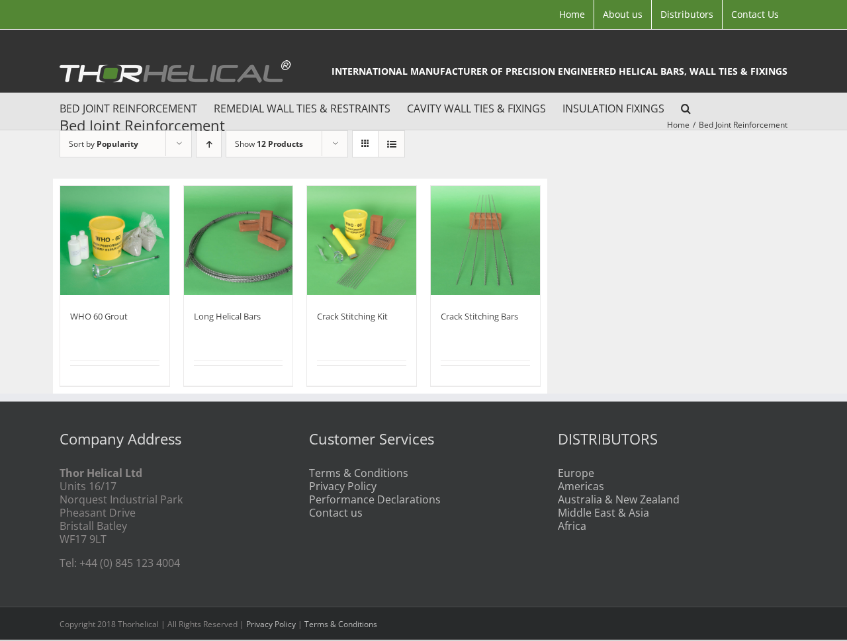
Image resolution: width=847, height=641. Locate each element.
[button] (686, 106)
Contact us (336, 512)
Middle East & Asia (603, 512)
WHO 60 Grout (99, 316)
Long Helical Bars (227, 316)
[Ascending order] (209, 143)
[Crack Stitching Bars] (485, 240)
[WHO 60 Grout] (114, 240)
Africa (572, 526)
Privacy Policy (343, 486)
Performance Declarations (375, 499)
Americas (581, 486)
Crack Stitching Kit (352, 316)
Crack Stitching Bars (479, 316)
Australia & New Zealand (619, 499)
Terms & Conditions (358, 473)
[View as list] (391, 144)
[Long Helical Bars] (238, 240)
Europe (576, 473)
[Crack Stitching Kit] (361, 240)
